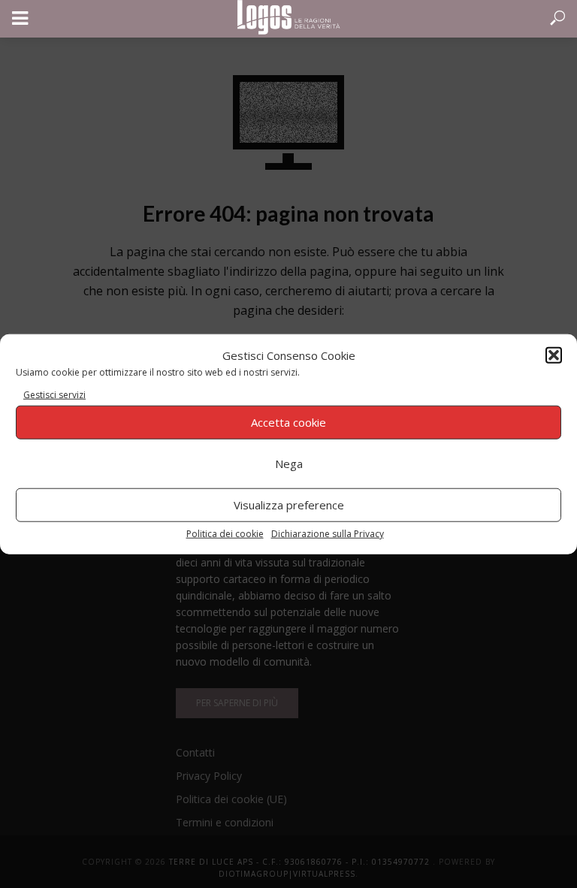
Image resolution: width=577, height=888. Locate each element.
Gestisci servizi (54, 394)
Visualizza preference (289, 504)
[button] (553, 355)
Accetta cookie (288, 422)
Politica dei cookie (225, 533)
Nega (289, 463)
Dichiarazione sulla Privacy (327, 533)
